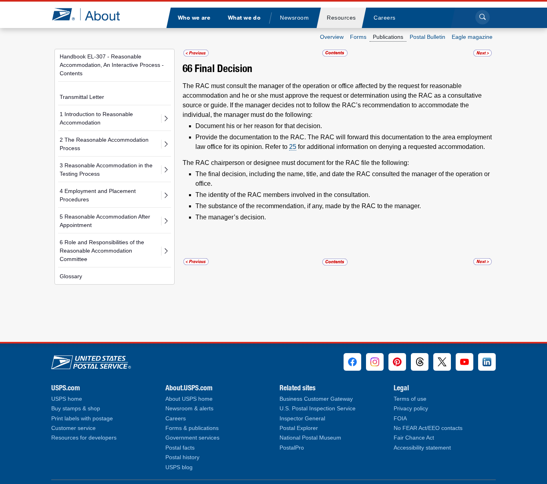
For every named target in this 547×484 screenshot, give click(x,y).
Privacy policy (411, 409)
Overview (332, 37)
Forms (358, 37)
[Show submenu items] (166, 118)
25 (292, 146)
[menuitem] (193, 18)
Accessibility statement (422, 448)
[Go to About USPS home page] (91, 360)
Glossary (71, 276)
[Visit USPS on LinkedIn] (487, 362)
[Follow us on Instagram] (375, 362)
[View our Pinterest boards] (397, 362)
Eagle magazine (472, 37)
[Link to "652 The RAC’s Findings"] (196, 53)
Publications (388, 37)
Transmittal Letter (82, 97)
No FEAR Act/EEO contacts (428, 428)
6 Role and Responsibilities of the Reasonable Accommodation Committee (102, 250)
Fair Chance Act (414, 438)
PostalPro (292, 448)
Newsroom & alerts (189, 409)
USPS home (66, 399)
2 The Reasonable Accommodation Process (104, 144)
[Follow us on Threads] (419, 362)
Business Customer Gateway (316, 399)
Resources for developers (84, 438)
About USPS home (189, 399)
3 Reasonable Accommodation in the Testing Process (106, 169)
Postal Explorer (299, 428)
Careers (175, 419)
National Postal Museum (310, 438)
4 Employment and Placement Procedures (98, 195)
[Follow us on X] (442, 362)
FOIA (400, 419)
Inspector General (302, 419)
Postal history (182, 457)
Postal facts (180, 448)
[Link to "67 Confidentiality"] (482, 53)
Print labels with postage (82, 419)
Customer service (73, 428)
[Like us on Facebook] (352, 362)
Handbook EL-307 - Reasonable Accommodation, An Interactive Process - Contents (112, 64)
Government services (192, 438)
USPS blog (179, 467)
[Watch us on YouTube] (464, 362)
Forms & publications (192, 428)
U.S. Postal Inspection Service (318, 409)
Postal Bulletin (427, 37)
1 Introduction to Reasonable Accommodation (96, 118)
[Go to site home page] (92, 14)
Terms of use (410, 399)
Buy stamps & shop (75, 409)
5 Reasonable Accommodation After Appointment (105, 220)
